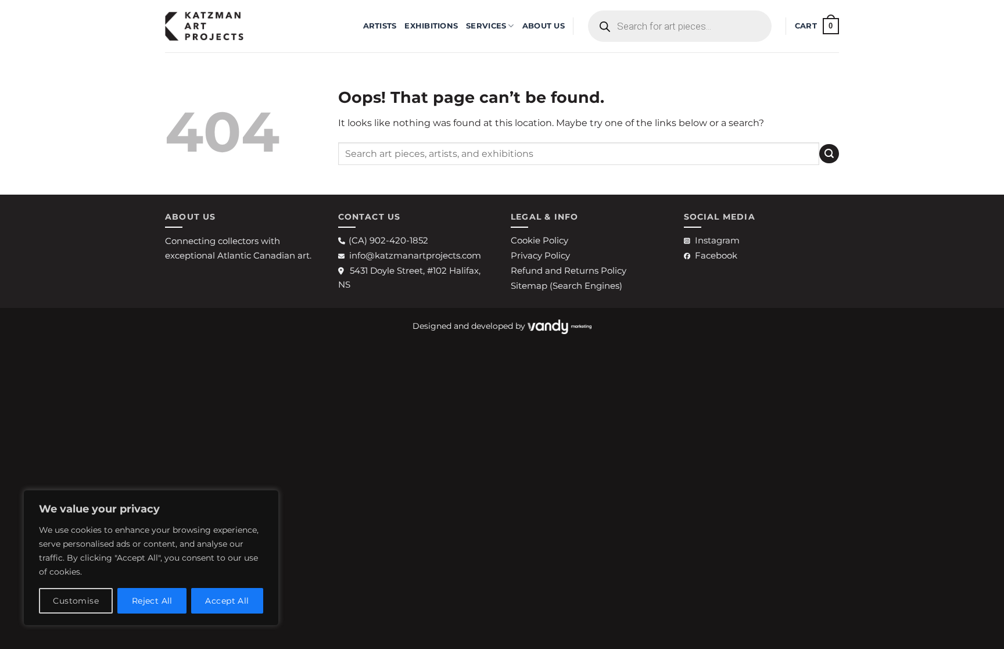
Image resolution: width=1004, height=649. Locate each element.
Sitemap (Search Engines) (566, 285)
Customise (76, 601)
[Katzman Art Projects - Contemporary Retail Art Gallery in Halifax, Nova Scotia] (223, 26)
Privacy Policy (540, 255)
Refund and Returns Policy (568, 270)
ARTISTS (380, 25)
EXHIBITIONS (431, 25)
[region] (151, 558)
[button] (817, 26)
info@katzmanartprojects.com (415, 255)
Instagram (717, 240)
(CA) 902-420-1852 (388, 240)
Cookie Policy (539, 240)
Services (486, 25)
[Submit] (829, 153)
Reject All (152, 601)
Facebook (716, 255)
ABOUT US (543, 25)
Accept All (227, 601)
